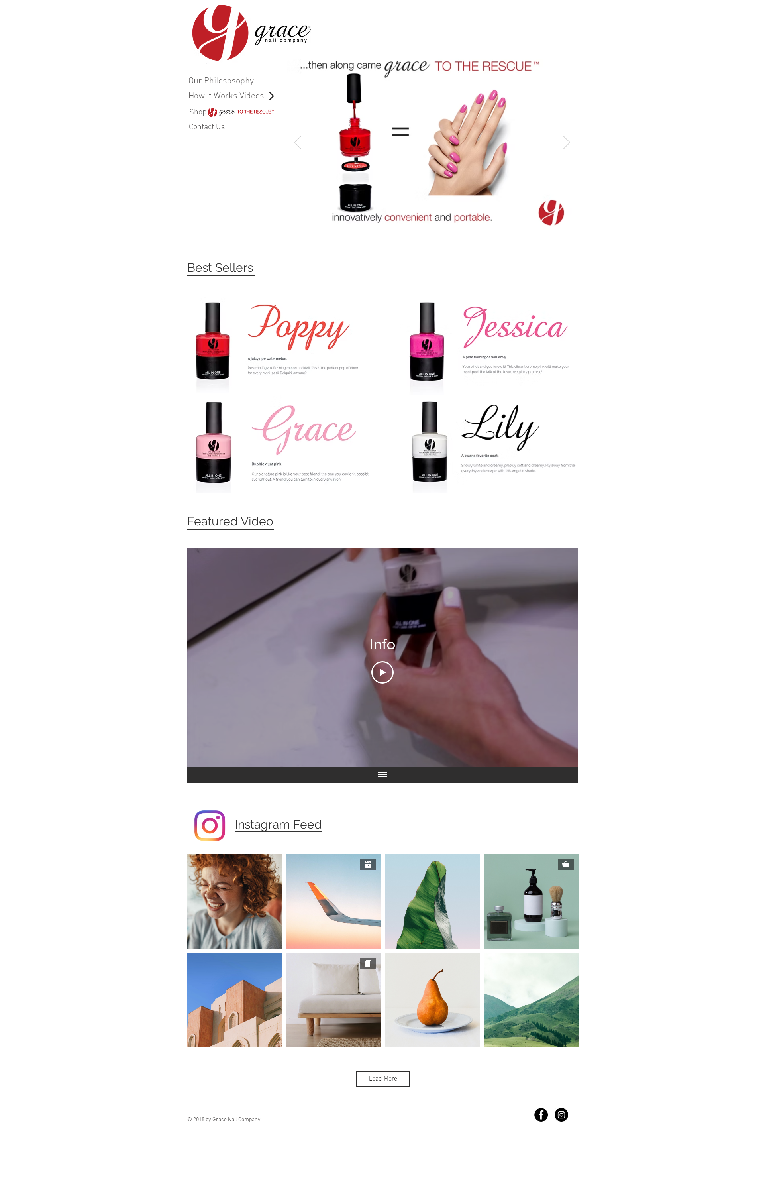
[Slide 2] (418, 229)
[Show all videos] (382, 775)
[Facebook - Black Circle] (541, 1115)
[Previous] (298, 143)
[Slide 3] (437, 229)
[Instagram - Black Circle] (561, 1115)
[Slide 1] (428, 229)
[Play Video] (382, 672)
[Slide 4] (446, 229)
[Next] (566, 143)
